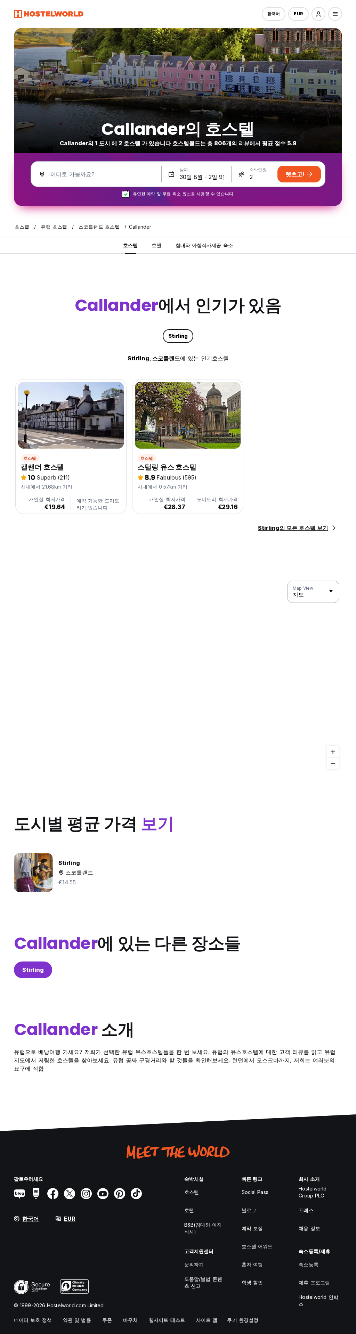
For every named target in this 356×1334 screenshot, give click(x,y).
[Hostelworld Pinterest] (119, 1193)
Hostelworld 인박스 (318, 1300)
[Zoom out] (333, 763)
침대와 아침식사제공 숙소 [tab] (204, 245)
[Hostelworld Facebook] (52, 1193)
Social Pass (255, 1192)
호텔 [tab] (156, 245)
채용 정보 (309, 1228)
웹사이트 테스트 (167, 1320)
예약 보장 (252, 1228)
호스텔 (30, 458)
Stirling (33, 969)
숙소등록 (308, 1264)
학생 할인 (252, 1282)
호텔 (189, 1210)
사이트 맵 (207, 1320)
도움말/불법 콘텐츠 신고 (203, 1282)
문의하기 (194, 1264)
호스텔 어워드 (257, 1246)
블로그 (249, 1210)
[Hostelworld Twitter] (69, 1193)
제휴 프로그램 (314, 1282)
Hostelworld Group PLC (312, 1192)
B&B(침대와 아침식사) (203, 1228)
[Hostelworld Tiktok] (136, 1193)
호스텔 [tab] (130, 245)
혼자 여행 (252, 1264)
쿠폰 (107, 1320)
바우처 (130, 1320)
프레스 (306, 1210)
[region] (178, 675)
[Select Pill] (318, 14)
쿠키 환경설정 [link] (242, 1320)
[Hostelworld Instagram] (86, 1193)
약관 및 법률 (77, 1320)
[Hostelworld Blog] (19, 1193)
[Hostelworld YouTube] (102, 1193)
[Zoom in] (333, 752)
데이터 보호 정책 (33, 1320)
